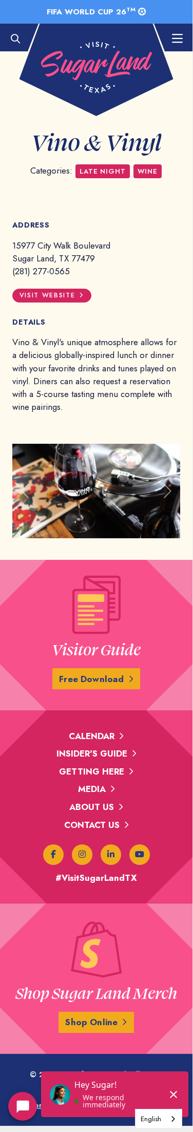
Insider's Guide (91, 753)
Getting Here (91, 771)
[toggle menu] (171, 39)
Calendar (91, 736)
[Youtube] (139, 854)
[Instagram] (82, 854)
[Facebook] (53, 854)
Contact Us (92, 825)
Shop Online (91, 1022)
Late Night (102, 171)
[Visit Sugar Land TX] (96, 67)
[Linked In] (111, 854)
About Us (91, 807)
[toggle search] (20, 39)
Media (92, 789)
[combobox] (158, 1119)
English (151, 1119)
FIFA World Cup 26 (91, 11)
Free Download (91, 679)
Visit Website (47, 295)
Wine (148, 171)
